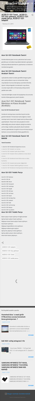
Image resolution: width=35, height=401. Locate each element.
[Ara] (32, 4)
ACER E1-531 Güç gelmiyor (10, 251)
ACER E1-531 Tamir (8, 254)
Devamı (31, 335)
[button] (32, 15)
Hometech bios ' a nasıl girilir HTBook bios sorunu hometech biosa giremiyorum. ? (13, 317)
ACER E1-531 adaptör (9, 247)
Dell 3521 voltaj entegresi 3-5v (13, 341)
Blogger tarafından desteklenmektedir (18, 394)
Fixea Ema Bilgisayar (17, 3)
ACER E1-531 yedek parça (10, 258)
